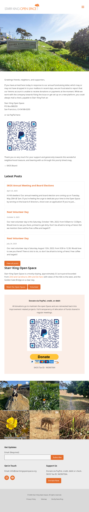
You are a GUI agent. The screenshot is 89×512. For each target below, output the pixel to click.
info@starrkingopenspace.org (23, 471)
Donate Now (53, 480)
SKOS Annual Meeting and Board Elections (30, 185)
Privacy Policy (31, 499)
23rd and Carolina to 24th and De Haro (26, 277)
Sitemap (44, 499)
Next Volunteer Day (18, 212)
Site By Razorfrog (57, 499)
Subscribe (57, 457)
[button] (83, 7)
